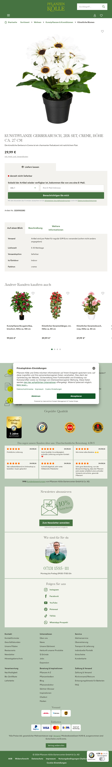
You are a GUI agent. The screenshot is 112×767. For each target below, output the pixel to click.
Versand (57, 736)
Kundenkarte (80, 658)
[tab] (35, 228)
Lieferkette (9, 680)
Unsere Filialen (11, 646)
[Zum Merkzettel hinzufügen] (102, 31)
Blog (42, 680)
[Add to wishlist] (33, 293)
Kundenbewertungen (36, 481)
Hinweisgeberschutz (14, 658)
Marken (43, 701)
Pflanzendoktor (47, 685)
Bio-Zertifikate (11, 676)
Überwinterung (81, 642)
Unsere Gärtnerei (47, 646)
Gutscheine (80, 654)
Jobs (42, 658)
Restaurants (10, 650)
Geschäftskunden (12, 642)
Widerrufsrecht (22, 758)
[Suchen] (103, 6)
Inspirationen (45, 693)
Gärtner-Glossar (47, 689)
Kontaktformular (12, 638)
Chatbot (43, 697)
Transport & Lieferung (84, 646)
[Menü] (8, 15)
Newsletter (9, 654)
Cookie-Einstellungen (57, 763)
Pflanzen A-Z (45, 672)
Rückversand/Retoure (85, 676)
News (42, 642)
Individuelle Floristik (84, 650)
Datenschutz (37, 758)
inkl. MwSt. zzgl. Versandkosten (16, 157)
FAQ (77, 685)
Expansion (44, 662)
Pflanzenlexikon (47, 676)
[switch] (102, 759)
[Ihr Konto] (95, 15)
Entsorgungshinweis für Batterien (89, 680)
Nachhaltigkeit (11, 672)
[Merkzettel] (101, 15)
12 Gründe (44, 654)
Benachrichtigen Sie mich (56, 195)
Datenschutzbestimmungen (87, 201)
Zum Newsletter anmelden (56, 522)
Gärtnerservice (81, 638)
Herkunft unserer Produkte (51, 650)
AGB (10, 758)
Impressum (51, 758)
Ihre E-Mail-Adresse (52, 188)
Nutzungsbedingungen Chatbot (72, 758)
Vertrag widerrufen (56, 745)
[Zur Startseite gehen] (56, 6)
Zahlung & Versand (83, 672)
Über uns (44, 638)
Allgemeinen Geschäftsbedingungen (57, 201)
